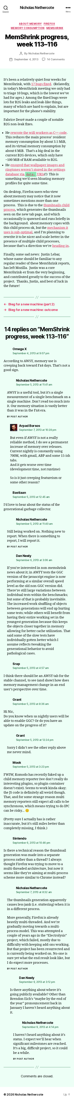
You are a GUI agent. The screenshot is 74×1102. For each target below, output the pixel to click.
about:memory (30, 23)
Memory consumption (28, 28)
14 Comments (56, 59)
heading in (60, 246)
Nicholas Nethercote (37, 7)
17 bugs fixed (41, 84)
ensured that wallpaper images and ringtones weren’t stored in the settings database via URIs (35, 169)
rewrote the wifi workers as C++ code (38, 133)
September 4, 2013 (26, 59)
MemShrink (54, 28)
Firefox (49, 23)
